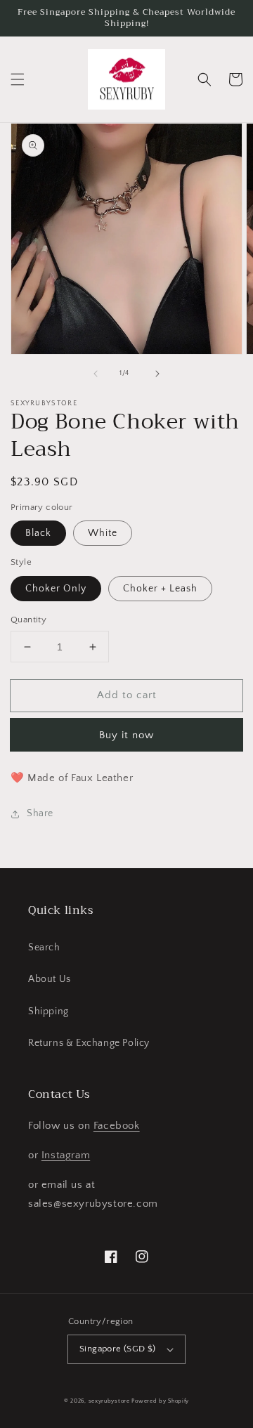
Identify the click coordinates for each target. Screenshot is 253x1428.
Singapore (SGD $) (117, 1349)
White (102, 533)
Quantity (28, 619)
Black (38, 533)
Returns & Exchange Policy (89, 1043)
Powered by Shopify (160, 1401)
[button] (17, 79)
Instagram (65, 1155)
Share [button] (40, 813)
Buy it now (126, 735)
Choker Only (55, 588)
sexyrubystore (109, 1401)
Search (44, 947)
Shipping (48, 1011)
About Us (49, 979)
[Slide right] (157, 373)
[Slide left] (95, 373)
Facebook (116, 1126)
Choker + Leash (160, 588)
